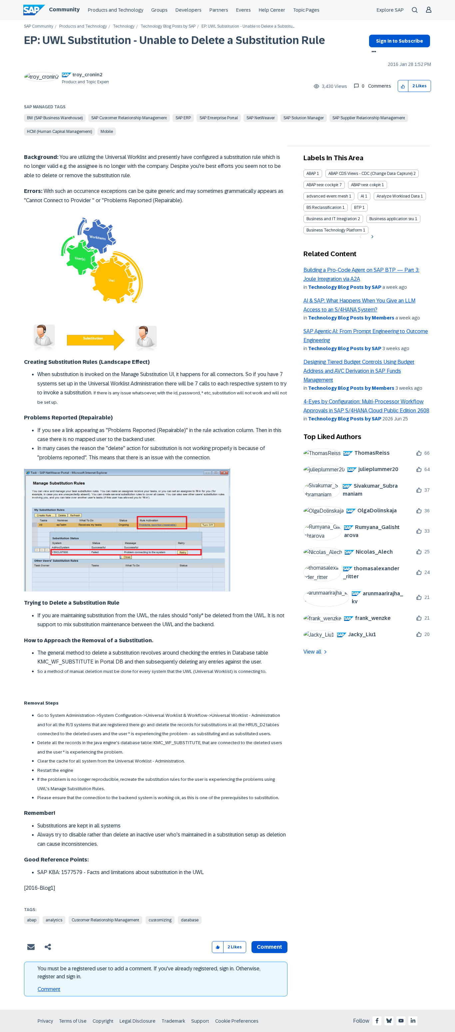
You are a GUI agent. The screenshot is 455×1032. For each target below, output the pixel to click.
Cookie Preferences (236, 1021)
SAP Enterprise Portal (219, 118)
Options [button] (372, 52)
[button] (403, 86)
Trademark (173, 1021)
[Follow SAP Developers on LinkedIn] (413, 1020)
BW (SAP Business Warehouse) (55, 118)
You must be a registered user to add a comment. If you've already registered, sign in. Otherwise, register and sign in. (149, 972)
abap (31, 920)
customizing (160, 920)
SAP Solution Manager (303, 118)
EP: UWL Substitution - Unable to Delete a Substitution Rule (174, 40)
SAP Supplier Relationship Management (368, 118)
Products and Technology (115, 10)
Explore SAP (390, 10)
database (190, 920)
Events (243, 10)
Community (64, 9)
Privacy (45, 1021)
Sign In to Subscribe (399, 41)
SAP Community (38, 26)
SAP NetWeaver (260, 118)
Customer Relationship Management (105, 920)
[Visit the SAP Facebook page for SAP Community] (377, 1020)
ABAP (311, 173)
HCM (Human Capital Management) (59, 131)
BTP (357, 207)
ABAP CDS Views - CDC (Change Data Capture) (370, 173)
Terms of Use (73, 1021)
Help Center (272, 10)
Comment (49, 989)
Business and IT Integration (331, 219)
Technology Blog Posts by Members (351, 317)
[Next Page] (371, 237)
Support (200, 1021)
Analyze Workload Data (398, 196)
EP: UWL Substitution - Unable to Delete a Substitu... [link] (248, 26)
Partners (219, 10)
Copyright (103, 1021)
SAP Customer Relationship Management (129, 118)
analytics (54, 920)
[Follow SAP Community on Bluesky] (389, 1020)
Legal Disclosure (138, 1021)
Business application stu (391, 219)
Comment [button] (269, 947)
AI (362, 196)
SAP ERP (183, 118)
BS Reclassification (323, 207)
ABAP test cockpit (322, 185)
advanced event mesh (327, 196)
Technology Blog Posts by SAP (168, 26)
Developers (189, 10)
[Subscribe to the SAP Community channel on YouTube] (401, 1020)
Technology (124, 26)
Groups (159, 10)
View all (312, 652)
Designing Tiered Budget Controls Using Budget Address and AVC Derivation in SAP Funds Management (358, 371)
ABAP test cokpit (366, 185)
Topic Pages (306, 10)
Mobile (107, 131)
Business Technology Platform (334, 230)
